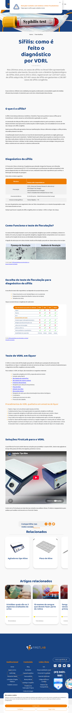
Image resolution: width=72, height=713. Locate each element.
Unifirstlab (12, 673)
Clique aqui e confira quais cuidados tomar (33, 8)
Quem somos (12, 670)
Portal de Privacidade (44, 673)
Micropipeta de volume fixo (20, 378)
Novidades (28, 670)
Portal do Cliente (12, 676)
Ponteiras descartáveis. (19, 383)
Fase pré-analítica (28, 673)
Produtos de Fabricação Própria (28, 687)
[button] (60, 2)
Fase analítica (28, 676)
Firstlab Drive (60, 660)
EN (65, 4)
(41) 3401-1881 (60, 674)
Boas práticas (28, 679)
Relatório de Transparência (44, 686)
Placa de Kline (17, 387)
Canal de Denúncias (44, 676)
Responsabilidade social (44, 670)
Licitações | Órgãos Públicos (12, 680)
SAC (44, 667)
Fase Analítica (39, 34)
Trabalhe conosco (12, 685)
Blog (28, 667)
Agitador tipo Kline (18, 389)
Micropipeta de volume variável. (22, 380)
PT (62, 4)
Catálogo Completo (28, 683)
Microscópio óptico (18, 391)
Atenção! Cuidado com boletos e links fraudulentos (40, 5)
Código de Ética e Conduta (44, 680)
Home (31, 34)
